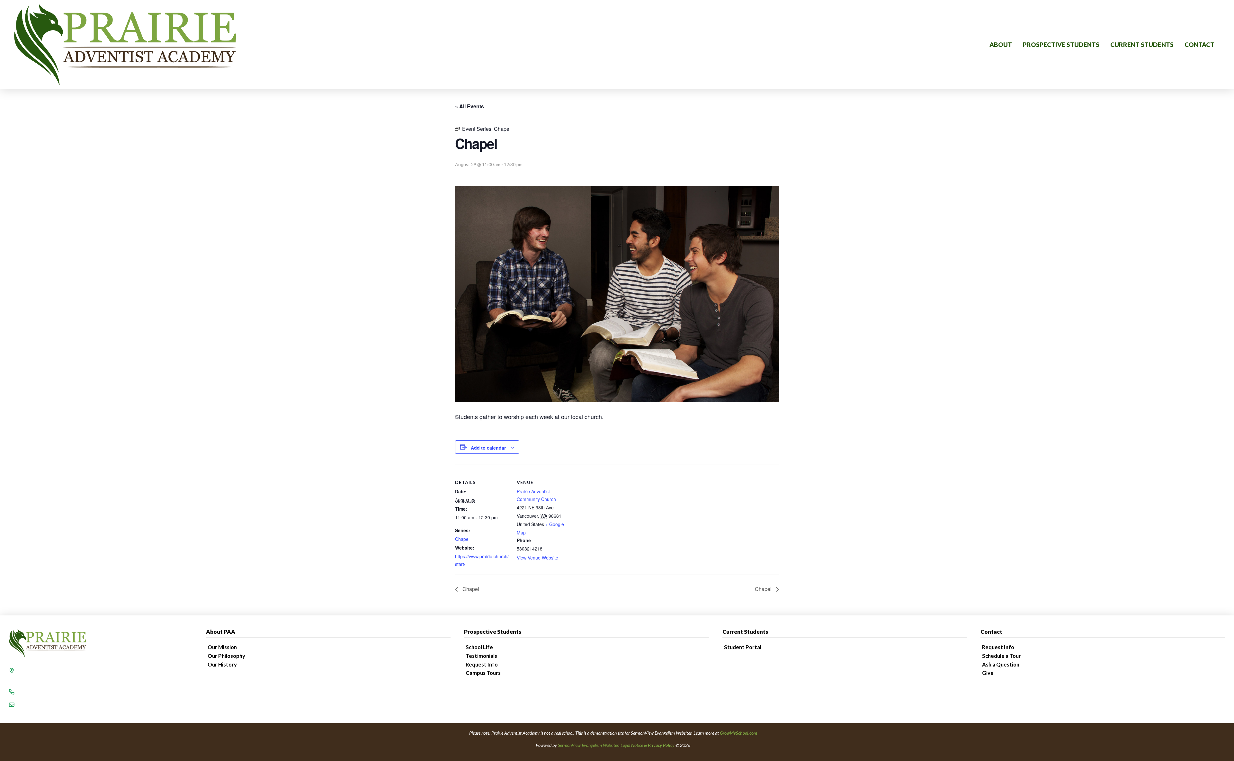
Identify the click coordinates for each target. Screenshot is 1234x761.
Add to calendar (488, 447)
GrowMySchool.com (738, 733)
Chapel (462, 539)
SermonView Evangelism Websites (588, 745)
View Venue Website (537, 557)
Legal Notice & (648, 745)
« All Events (469, 106)
